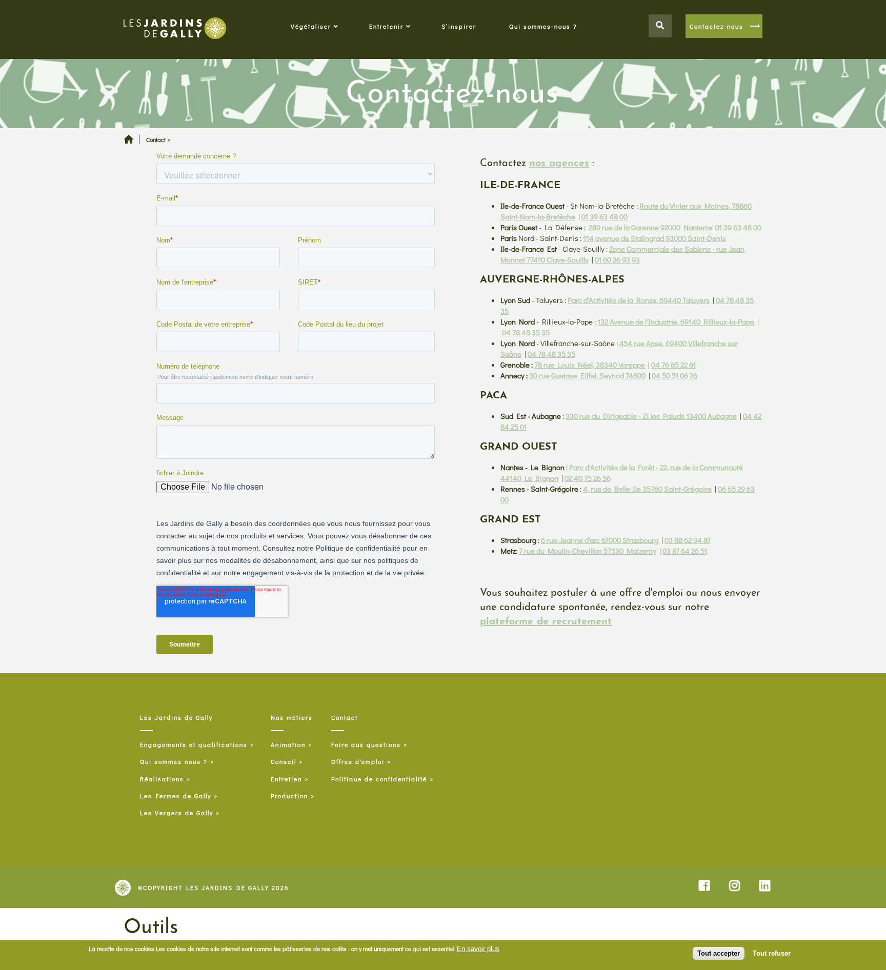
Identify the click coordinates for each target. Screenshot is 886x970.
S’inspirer (458, 26)
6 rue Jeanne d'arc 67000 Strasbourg (599, 540)
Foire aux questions (366, 745)
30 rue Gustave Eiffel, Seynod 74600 (587, 375)
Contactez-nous (716, 26)
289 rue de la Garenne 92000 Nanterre (650, 227)
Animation (288, 745)
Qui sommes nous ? (174, 762)
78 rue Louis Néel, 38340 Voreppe (589, 364)
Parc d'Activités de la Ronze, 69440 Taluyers (639, 300)
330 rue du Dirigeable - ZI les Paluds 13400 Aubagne (651, 416)
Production (289, 796)
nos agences (559, 163)
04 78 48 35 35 (526, 332)
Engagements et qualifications (194, 745)
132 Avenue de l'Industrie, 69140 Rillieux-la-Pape (675, 321)
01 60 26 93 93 (617, 259)
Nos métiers (292, 717)
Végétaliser (311, 26)
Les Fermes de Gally (175, 796)
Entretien (286, 779)
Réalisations (162, 779)
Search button (660, 25)
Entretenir (386, 26)
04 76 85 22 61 (673, 364)
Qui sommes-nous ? (543, 26)
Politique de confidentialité (379, 779)
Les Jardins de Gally (176, 717)
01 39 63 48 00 (604, 216)
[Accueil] (175, 29)
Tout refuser (772, 953)
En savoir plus (478, 949)
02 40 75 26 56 (588, 478)
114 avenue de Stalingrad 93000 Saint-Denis (654, 238)
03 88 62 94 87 (687, 540)
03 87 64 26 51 (684, 550)
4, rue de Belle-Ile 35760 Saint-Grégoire (647, 488)
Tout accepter (718, 953)
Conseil (283, 762)
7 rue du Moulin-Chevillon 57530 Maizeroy (587, 550)
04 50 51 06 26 (674, 375)
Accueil (129, 143)
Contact (344, 717)
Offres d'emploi (358, 762)
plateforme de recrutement (546, 622)
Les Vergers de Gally (176, 813)
